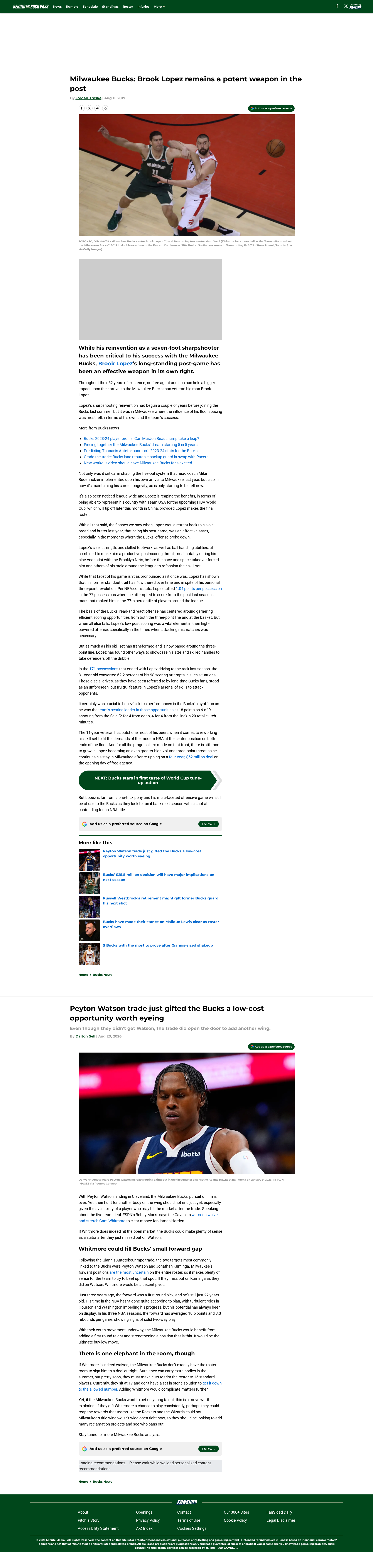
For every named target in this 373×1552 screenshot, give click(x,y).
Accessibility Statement (98, 1528)
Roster (128, 7)
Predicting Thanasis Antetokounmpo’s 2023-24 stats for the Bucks (140, 450)
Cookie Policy (235, 1520)
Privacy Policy (148, 1520)
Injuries (143, 7)
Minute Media (55, 1540)
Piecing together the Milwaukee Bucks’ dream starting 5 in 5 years (140, 444)
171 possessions (103, 669)
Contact (184, 1512)
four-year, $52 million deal (191, 757)
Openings (144, 1512)
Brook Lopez (115, 363)
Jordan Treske (88, 98)
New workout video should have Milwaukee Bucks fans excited (138, 463)
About (83, 1512)
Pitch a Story (89, 1520)
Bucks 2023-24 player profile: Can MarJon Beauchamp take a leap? (141, 438)
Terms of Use (188, 1520)
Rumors (72, 7)
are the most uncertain (129, 1272)
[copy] (105, 108)
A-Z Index (144, 1528)
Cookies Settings (191, 1528)
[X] (346, 6)
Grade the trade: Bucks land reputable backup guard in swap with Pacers (146, 457)
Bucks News (102, 975)
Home (83, 975)
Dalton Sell (85, 1036)
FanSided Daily (279, 1512)
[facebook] (337, 6)
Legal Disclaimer (281, 1520)
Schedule (90, 7)
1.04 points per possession (199, 588)
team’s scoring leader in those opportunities (136, 710)
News (57, 7)
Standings (110, 7)
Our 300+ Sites (236, 1512)
